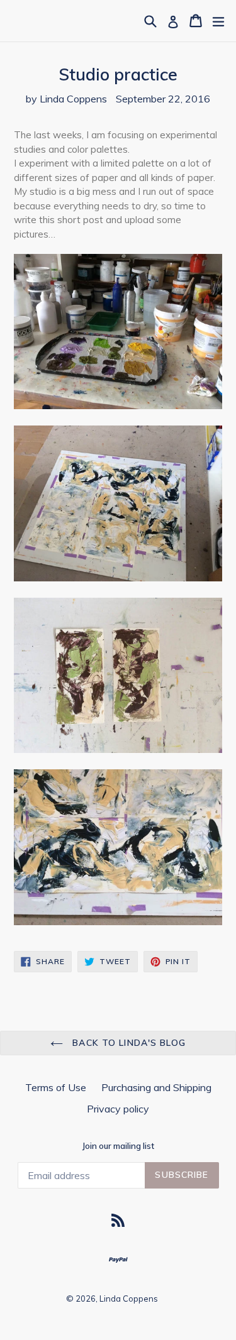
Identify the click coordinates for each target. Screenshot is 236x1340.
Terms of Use (55, 1087)
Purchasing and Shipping (156, 1087)
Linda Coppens (128, 1298)
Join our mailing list (118, 1146)
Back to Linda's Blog (127, 1042)
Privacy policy (118, 1108)
